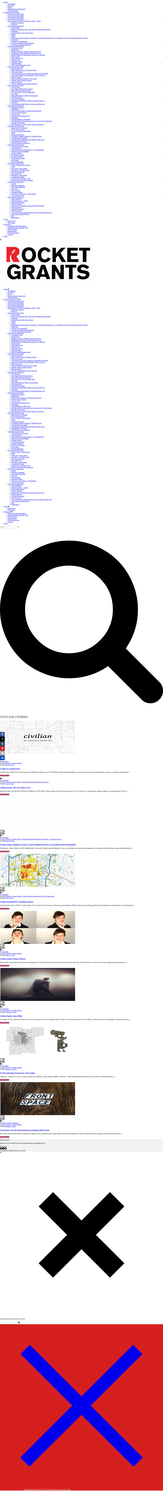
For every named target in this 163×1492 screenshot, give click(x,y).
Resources (7, 224)
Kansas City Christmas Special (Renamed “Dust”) (27, 206)
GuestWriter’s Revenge (19, 141)
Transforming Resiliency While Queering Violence (28, 101)
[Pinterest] (2, 748)
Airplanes (14, 31)
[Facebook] (2, 734)
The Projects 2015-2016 (16, 106)
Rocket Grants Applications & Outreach (36, 782)
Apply (6, 236)
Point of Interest (16, 207)
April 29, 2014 (9, 841)
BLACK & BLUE (16, 68)
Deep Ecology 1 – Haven (19, 201)
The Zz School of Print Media (21, 131)
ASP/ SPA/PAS (16, 199)
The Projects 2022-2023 (16, 19)
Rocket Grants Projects (11, 12)
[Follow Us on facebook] (1, 1149)
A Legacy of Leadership (19, 41)
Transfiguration (16, 63)
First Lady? (15, 160)
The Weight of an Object (19, 138)
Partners (14, 24)
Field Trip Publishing (18, 187)
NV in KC (14, 189)
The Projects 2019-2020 (16, 26)
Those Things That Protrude (20, 165)
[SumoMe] (2, 757)
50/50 (13, 133)
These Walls (15, 28)
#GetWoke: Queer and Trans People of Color (26, 53)
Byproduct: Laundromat (19, 175)
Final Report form (13, 233)
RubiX (13, 34)
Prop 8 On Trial (16, 211)
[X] (2, 739)
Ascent (13, 184)
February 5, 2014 (11, 1012)
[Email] (2, 753)
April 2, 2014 (9, 898)
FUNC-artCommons (18, 129)
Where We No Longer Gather (21, 90)
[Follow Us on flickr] (3, 1149)
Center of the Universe (18, 112)
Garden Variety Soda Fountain (21, 80)
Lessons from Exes (17, 134)
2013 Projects (6, 763)
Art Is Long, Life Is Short (19, 168)
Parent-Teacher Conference (20, 143)
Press (9, 7)
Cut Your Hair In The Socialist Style (23, 92)
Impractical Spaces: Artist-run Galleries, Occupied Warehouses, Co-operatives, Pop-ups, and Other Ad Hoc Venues (49, 38)
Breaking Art (15, 50)
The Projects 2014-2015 (16, 126)
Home (6, 2)
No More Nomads (17, 157)
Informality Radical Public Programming (24, 96)
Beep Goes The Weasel (19, 128)
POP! (13, 167)
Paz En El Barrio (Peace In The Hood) (24, 79)
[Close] (81, 1486)
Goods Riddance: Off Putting (20, 119)
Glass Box (14, 40)
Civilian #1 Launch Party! (10, 769)
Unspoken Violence (18, 107)
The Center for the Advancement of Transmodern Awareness (31, 212)
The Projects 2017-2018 (16, 67)
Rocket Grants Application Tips (18, 228)
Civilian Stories (16, 153)
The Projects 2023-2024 (16, 17)
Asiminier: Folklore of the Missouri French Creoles (28, 75)
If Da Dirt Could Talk (18, 158)
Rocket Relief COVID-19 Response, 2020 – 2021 (24, 21)
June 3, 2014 (9, 784)
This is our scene (17, 72)
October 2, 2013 (10, 1126)
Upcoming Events (55, 839)
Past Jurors (11, 223)
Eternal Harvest (16, 82)
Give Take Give (16, 173)
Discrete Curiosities (17, 185)
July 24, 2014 (9, 765)
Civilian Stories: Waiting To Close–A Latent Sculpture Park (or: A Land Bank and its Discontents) (38, 845)
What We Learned (17, 23)
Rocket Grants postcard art (16, 9)
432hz (13, 36)
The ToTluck (15, 87)
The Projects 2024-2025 (16, 16)
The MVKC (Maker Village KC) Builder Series (26, 136)
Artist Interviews (13, 11)
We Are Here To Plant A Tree (20, 179)
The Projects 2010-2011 (16, 197)
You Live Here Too (17, 195)
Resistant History (17, 192)
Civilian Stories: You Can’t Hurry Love (15, 788)
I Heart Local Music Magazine (21, 45)
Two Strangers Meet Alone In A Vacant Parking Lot (28, 104)
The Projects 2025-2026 (16, 14)
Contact (10, 234)
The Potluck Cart (17, 58)
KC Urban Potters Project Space (22, 89)
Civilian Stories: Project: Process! (13, 959)
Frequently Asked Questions (17, 226)
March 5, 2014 (10, 955)
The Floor (14, 94)
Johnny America (16, 204)
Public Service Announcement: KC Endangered (38, 896)
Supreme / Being (17, 62)
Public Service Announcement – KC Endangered (27, 150)
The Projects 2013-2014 (16, 145)
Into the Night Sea (17, 162)
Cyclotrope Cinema (17, 177)
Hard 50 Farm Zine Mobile (20, 151)
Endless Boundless (17, 202)
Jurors (6, 219)
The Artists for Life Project (19, 146)
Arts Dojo (14, 102)
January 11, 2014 (11, 1069)
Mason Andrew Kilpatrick (10, 1123)
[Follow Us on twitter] (6, 1149)
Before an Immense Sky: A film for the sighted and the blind (30, 29)
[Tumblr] (2, 743)
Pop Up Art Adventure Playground (22, 43)
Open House (15, 57)
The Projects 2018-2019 (16, 46)
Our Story (11, 5)
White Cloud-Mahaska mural (20, 65)
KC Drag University (17, 155)
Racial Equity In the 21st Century (22, 33)
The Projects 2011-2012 (16, 182)
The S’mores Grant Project (20, 214)
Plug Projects (15, 190)
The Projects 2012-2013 (16, 163)
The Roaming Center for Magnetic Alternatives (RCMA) (29, 73)
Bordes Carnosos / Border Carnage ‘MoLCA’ (26, 51)
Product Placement (17, 209)
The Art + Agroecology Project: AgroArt (24, 84)
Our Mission (12, 4)
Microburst (14, 118)
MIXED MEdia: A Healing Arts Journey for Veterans (28, 55)
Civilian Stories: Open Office (11, 1016)
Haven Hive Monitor (18, 99)
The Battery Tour (16, 48)
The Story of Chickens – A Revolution (23, 194)
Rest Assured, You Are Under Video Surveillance (27, 124)
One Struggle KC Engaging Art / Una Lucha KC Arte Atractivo (31, 121)
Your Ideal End (16, 148)
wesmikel (5, 761)
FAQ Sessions (12, 229)
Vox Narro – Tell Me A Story (20, 170)
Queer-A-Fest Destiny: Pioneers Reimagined (26, 111)
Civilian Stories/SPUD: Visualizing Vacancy (17, 902)
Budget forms (12, 231)
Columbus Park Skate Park (20, 116)
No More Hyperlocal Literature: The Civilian (17, 1073)
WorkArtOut (15, 218)
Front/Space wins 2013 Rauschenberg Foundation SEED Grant (24, 1130)
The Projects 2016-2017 (16, 85)
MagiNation (15, 109)
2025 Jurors (11, 221)
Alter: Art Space (16, 77)
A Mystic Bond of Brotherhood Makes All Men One (28, 140)
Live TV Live (15, 114)
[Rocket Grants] (48, 286)
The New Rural (16, 97)
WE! (12, 216)
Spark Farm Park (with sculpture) (22, 180)
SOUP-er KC (15, 60)
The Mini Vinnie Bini (18, 123)
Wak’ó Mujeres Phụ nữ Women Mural (23, 70)
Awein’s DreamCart (17, 172)
